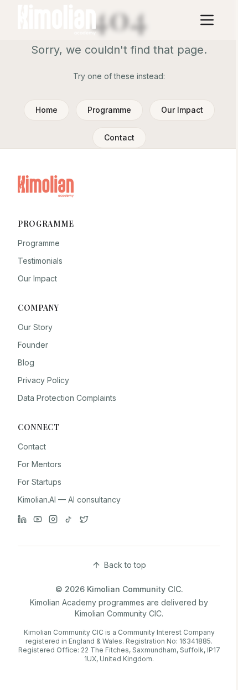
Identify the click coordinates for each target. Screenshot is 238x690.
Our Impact (182, 109)
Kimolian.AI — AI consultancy (69, 499)
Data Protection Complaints (67, 397)
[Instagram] (53, 519)
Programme (109, 109)
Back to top (125, 564)
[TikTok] (68, 519)
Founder (33, 344)
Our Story (35, 327)
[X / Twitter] (84, 519)
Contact (119, 137)
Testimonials (40, 260)
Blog (26, 362)
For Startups (39, 482)
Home (46, 109)
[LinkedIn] (22, 519)
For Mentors (39, 464)
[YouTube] (37, 519)
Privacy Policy (43, 380)
